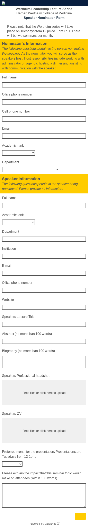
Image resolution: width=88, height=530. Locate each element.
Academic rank (13, 145)
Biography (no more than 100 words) (28, 351)
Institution (9, 248)
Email (6, 128)
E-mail (7, 265)
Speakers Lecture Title (18, 316)
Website (8, 299)
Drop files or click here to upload (44, 392)
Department (10, 162)
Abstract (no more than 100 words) (27, 334)
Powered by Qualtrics (42, 523)
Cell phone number (16, 111)
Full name (9, 77)
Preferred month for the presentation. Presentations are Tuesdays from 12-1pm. (41, 454)
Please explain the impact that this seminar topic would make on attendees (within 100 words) (41, 475)
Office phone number (17, 94)
